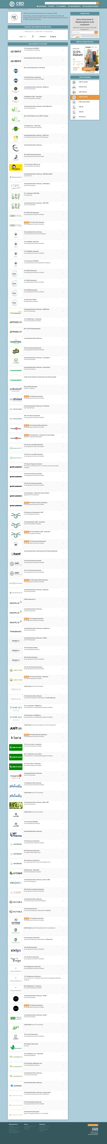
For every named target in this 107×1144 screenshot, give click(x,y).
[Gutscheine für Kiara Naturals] (53, 36)
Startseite (11, 1126)
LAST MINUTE (62, 6)
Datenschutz (42, 1127)
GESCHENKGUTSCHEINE (91, 6)
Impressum (41, 1130)
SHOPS (52, 6)
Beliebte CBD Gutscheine (14, 1130)
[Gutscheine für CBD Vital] (22, 36)
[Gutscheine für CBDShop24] (43, 36)
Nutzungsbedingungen (44, 1126)
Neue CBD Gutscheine (14, 1127)
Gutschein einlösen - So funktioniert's (29, 1127)
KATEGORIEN (42, 6)
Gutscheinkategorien (13, 1132)
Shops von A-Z (12, 1129)
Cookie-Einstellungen (44, 1129)
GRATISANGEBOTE (74, 6)
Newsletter (26, 1128)
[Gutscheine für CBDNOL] (33, 36)
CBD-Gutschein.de (94, 1133)
